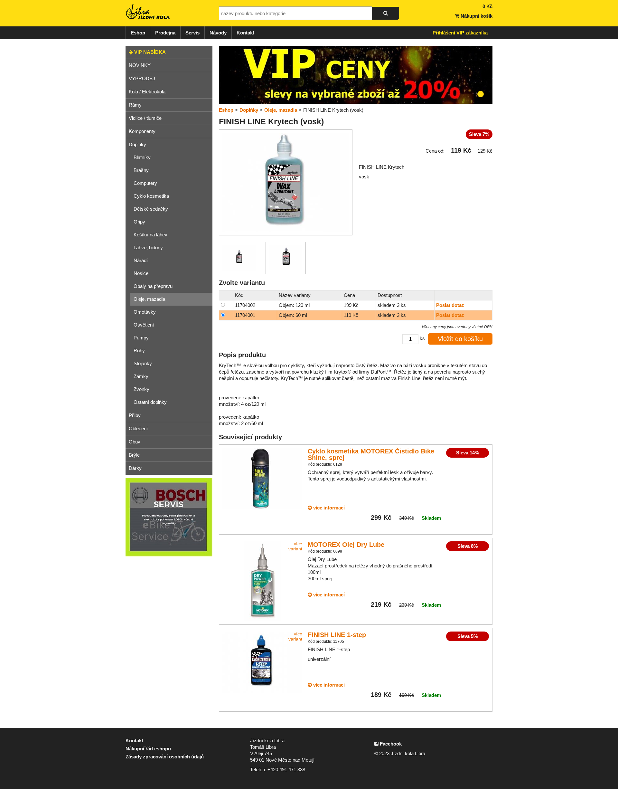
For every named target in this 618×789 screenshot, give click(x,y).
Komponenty (142, 131)
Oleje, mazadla (149, 299)
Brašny (141, 170)
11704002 (245, 305)
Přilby (135, 415)
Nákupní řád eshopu (148, 748)
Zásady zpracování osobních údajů (165, 756)
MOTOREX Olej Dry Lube (346, 544)
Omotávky (145, 312)
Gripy (139, 221)
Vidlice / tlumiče (145, 118)
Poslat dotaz (450, 305)
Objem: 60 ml (293, 315)
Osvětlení (144, 325)
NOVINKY (140, 65)
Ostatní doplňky (150, 402)
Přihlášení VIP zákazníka (460, 32)
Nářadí (141, 260)
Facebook (390, 743)
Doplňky (137, 144)
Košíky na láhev (150, 234)
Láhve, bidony (148, 247)
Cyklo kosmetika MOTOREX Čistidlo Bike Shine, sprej (371, 454)
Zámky (141, 376)
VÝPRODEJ (142, 78)
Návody (218, 32)
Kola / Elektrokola (147, 91)
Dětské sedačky (151, 209)
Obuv (134, 441)
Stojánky (143, 363)
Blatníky (142, 157)
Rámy (135, 105)
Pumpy (141, 337)
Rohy (139, 350)
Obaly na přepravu (153, 286)
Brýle (134, 455)
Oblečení (138, 428)
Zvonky (141, 389)
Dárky (135, 468)
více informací (328, 507)
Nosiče (141, 273)
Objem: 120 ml (294, 305)
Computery (145, 183)
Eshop (138, 32)
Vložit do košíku (460, 338)
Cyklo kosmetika (151, 196)
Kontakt (245, 32)
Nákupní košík (475, 16)
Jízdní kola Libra (148, 11)
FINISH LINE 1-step (337, 634)
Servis (192, 32)
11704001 (245, 315)
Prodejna (165, 32)
